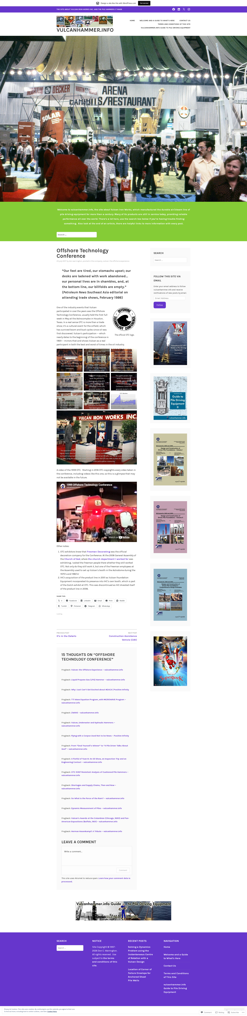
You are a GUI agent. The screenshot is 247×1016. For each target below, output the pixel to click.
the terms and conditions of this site (104, 962)
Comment (123, 870)
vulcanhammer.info (85, 30)
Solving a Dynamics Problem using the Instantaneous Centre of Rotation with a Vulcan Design (140, 954)
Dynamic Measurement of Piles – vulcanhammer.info (96, 808)
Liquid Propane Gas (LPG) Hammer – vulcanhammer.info (98, 679)
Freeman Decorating (98, 551)
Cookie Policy (52, 1011)
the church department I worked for (108, 559)
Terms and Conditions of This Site (174, 24)
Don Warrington (75, 261)
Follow (160, 305)
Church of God (72, 559)
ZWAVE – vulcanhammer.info (85, 712)
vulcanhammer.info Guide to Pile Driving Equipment (165, 28)
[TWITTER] (183, 9)
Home (132, 20)
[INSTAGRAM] (188, 9)
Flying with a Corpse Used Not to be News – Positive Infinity (100, 735)
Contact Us (184, 20)
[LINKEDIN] (178, 9)
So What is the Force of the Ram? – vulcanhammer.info (97, 798)
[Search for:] (77, 234)
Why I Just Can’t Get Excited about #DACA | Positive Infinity (100, 689)
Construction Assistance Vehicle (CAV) (123, 636)
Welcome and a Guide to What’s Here (157, 20)
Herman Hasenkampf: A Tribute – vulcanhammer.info (96, 831)
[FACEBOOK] (173, 9)
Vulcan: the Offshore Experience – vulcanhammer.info (97, 670)
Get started (144, 3)
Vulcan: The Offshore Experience (116, 261)
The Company (96, 261)
